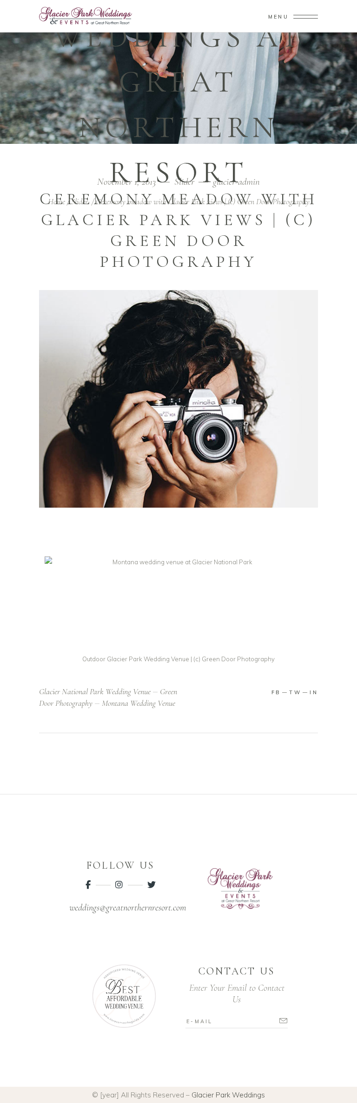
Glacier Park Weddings (228, 1094)
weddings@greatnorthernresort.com (127, 907)
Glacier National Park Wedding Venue (95, 691)
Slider (79, 201)
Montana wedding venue (138, 703)
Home (56, 201)
